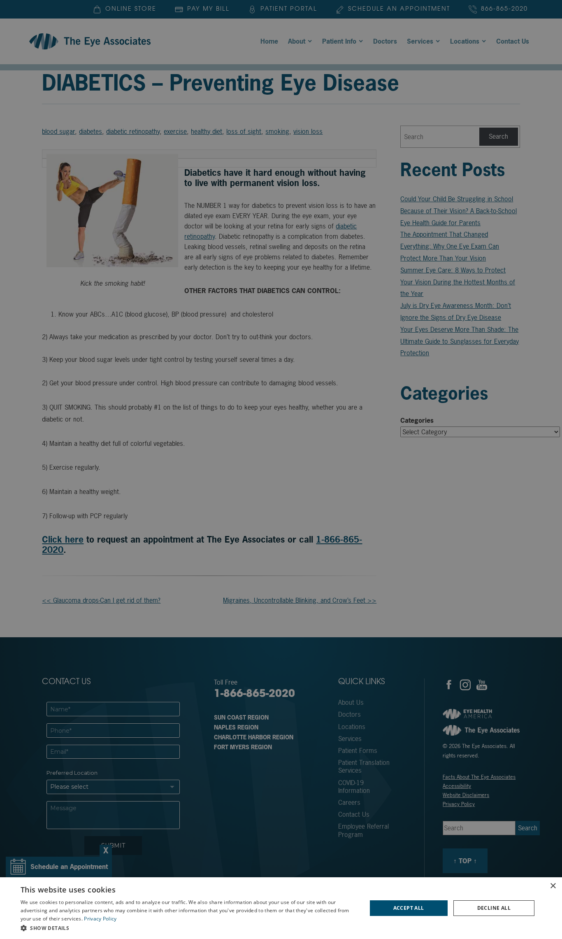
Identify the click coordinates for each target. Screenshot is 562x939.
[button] (188, 928)
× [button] (553, 886)
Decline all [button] (494, 907)
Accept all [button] (408, 907)
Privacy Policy (100, 918)
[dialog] (281, 908)
